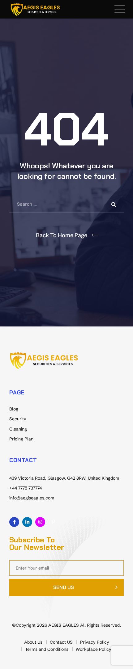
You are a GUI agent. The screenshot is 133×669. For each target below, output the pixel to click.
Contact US (61, 642)
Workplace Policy (93, 649)
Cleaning (18, 429)
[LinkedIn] (27, 522)
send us (63, 587)
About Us (33, 642)
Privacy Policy (94, 642)
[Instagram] (40, 522)
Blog (13, 409)
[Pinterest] (53, 522)
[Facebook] (14, 522)
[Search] (114, 204)
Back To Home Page (61, 235)
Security (17, 419)
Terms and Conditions (46, 649)
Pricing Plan (21, 439)
